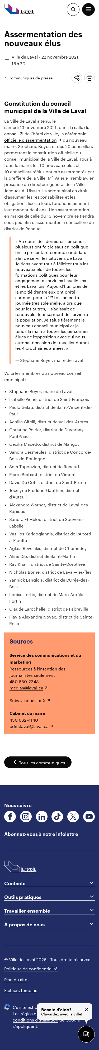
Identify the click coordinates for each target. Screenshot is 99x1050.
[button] (88, 9)
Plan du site (15, 979)
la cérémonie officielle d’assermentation (45, 136)
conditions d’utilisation (35, 1019)
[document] (49, 402)
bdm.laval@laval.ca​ (29, 725)
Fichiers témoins (20, 989)
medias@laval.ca (26, 687)
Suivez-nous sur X (28, 700)
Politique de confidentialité (31, 968)
